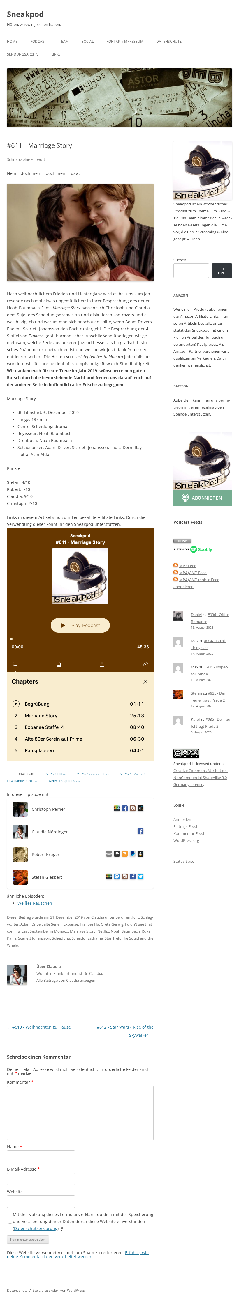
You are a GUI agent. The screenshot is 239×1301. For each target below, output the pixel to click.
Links (56, 54)
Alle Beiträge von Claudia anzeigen (68, 980)
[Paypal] (132, 855)
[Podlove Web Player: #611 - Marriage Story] (80, 644)
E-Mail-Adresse (23, 1169)
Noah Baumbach (125, 931)
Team (64, 41)
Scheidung (61, 938)
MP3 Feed (187, 565)
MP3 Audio (55, 774)
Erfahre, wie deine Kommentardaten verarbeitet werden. (78, 1254)
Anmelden (182, 819)
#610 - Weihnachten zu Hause (39, 1027)
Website (15, 1191)
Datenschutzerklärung (35, 1228)
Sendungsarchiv (22, 54)
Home (12, 41)
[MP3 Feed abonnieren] (175, 565)
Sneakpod (25, 14)
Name (14, 1146)
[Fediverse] (116, 877)
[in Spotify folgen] (193, 551)
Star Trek (112, 938)
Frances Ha (89, 924)
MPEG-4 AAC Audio (92, 774)
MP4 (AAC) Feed (193, 572)
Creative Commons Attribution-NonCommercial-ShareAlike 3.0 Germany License (200, 777)
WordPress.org (186, 840)
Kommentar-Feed (188, 833)
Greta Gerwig (112, 924)
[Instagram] (132, 809)
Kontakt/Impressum (124, 41)
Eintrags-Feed (185, 826)
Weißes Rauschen (34, 903)
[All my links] (108, 855)
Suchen (179, 259)
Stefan (196, 693)
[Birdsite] (139, 877)
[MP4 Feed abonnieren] (175, 572)
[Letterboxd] (116, 809)
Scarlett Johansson (34, 938)
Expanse (71, 924)
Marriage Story (83, 931)
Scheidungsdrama (87, 938)
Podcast (38, 41)
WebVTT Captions (64, 781)
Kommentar (20, 1082)
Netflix (103, 931)
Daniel (196, 614)
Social (88, 41)
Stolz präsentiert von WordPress (59, 1290)
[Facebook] (124, 809)
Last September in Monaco (45, 931)
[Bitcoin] (124, 855)
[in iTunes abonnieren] (182, 541)
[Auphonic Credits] (116, 855)
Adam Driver (31, 924)
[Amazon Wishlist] (139, 809)
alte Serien (53, 924)
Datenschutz (169, 41)
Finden (222, 270)
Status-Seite (183, 861)
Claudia (97, 917)
